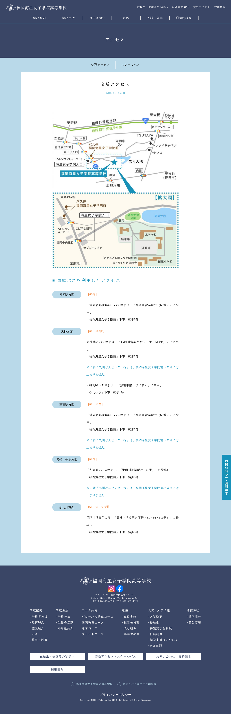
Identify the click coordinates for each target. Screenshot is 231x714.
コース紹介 (97, 17)
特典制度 (155, 634)
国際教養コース (93, 622)
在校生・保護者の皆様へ (152, 7)
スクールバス (130, 64)
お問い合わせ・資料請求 (173, 656)
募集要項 (194, 622)
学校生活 (68, 17)
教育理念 (37, 622)
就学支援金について (163, 639)
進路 (126, 17)
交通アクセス (201, 7)
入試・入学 (155, 17)
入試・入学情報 (159, 610)
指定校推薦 (131, 622)
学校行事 (63, 616)
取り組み (129, 628)
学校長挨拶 (39, 616)
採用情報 (220, 7)
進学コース (90, 628)
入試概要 (155, 616)
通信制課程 (184, 17)
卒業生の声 (131, 634)
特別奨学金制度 (160, 628)
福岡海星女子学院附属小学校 (94, 684)
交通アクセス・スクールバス (115, 656)
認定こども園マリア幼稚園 (140, 684)
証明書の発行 (180, 7)
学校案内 (39, 17)
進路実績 (129, 616)
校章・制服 (39, 639)
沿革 (34, 634)
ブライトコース (93, 634)
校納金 (153, 622)
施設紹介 (37, 628)
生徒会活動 (65, 622)
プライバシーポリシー (115, 694)
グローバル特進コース (98, 616)
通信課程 (193, 610)
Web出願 (155, 645)
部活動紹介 (65, 628)
